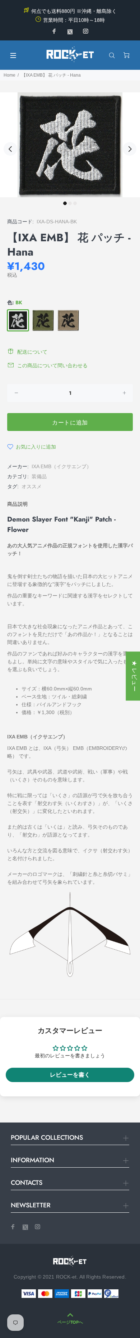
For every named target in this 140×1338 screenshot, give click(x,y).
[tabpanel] (70, 144)
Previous (10, 149)
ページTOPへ (70, 1322)
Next (129, 149)
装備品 (39, 476)
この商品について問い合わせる (52, 365)
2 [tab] (70, 203)
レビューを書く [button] (70, 1075)
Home (9, 75)
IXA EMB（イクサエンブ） (62, 466)
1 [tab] (65, 203)
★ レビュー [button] (134, 676)
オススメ (32, 486)
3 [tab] (75, 203)
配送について (32, 352)
